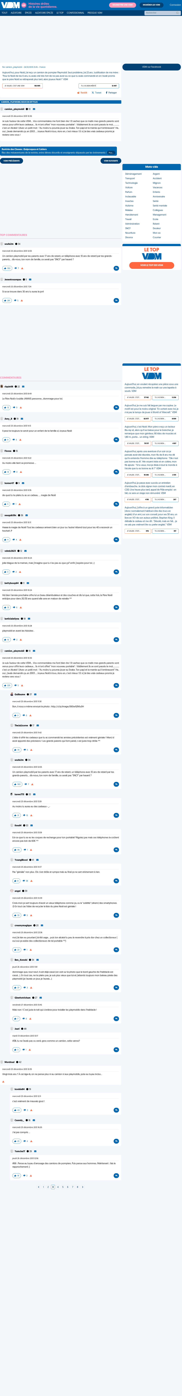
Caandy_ (19, 1120)
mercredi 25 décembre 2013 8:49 (17, 394)
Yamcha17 (20, 1151)
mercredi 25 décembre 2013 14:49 (27, 898)
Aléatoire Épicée (44, 13)
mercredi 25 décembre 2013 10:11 (16, 523)
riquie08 (9, 387)
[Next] (39, 1187)
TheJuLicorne (21, 726)
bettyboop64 (12, 583)
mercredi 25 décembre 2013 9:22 (16, 458)
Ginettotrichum (23, 998)
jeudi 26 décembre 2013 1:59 (24, 967)
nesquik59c (11, 515)
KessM (18, 826)
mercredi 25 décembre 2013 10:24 (17, 558)
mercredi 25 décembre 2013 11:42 (27, 733)
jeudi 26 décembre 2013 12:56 (25, 1158)
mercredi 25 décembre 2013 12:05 (17, 251)
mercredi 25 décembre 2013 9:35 (16, 490)
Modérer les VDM (151, 5)
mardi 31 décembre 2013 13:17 (25, 1036)
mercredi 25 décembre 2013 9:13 (16, 426)
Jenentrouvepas (13, 280)
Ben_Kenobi (21, 960)
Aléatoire (16, 13)
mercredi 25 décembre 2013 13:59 (27, 833)
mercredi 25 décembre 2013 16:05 (27, 1127)
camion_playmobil (15, 109)
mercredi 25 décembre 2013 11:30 (27, 702)
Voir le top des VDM (151, 265)
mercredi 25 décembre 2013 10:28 (17, 626)
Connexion (175, 5)
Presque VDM (95, 13)
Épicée (28, 13)
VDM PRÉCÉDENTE (11, 161)
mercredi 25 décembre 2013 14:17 (27, 867)
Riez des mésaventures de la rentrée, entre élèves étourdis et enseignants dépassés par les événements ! (57, 151)
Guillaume (20, 695)
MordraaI (10, 1062)
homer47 (9, 483)
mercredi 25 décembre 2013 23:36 (27, 933)
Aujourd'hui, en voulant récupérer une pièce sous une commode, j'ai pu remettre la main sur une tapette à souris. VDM (151, 387)
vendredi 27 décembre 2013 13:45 (27, 1005)
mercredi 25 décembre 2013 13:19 (27, 802)
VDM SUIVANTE (111, 161)
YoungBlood (21, 860)
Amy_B (9, 419)
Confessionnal (75, 13)
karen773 (20, 795)
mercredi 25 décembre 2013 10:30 (17, 116)
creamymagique (23, 926)
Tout (4, 13)
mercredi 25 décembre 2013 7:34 (16, 287)
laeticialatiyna (12, 619)
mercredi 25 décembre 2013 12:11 (26, 1096)
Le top (60, 13)
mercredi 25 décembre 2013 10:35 (17, 1069)
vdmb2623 (10, 551)
